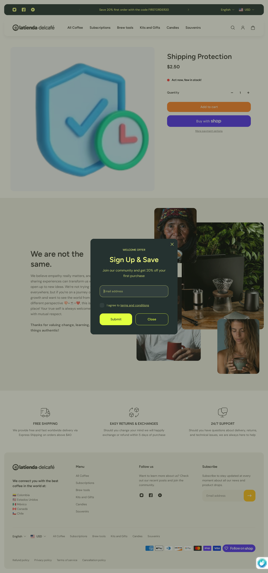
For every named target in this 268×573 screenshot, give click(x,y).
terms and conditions (134, 305)
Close (152, 319)
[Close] (172, 244)
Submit (116, 319)
